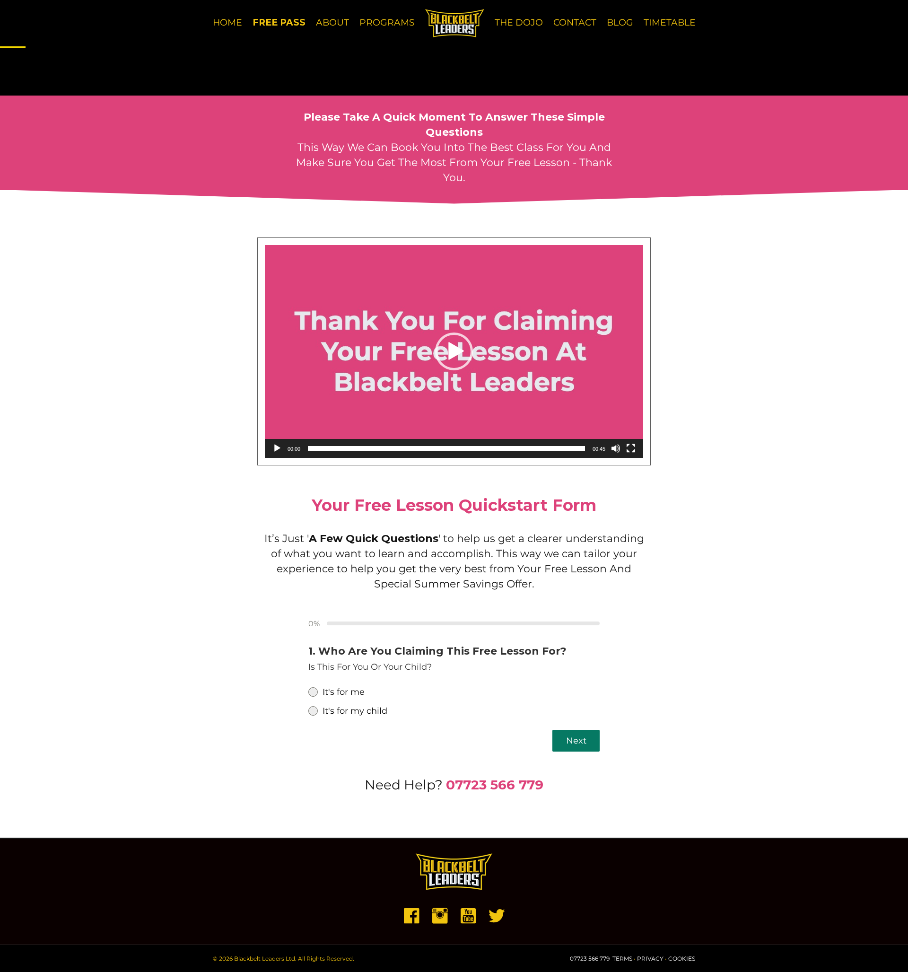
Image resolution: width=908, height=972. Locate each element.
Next (576, 741)
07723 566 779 (494, 785)
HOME (227, 22)
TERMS (622, 958)
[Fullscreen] (631, 448)
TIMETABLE (670, 22)
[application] (454, 351)
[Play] (277, 448)
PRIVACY (650, 958)
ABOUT (332, 22)
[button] (454, 351)
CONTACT (574, 22)
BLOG (620, 22)
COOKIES (681, 958)
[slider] (446, 448)
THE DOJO (519, 22)
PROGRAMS (387, 22)
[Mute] (615, 448)
